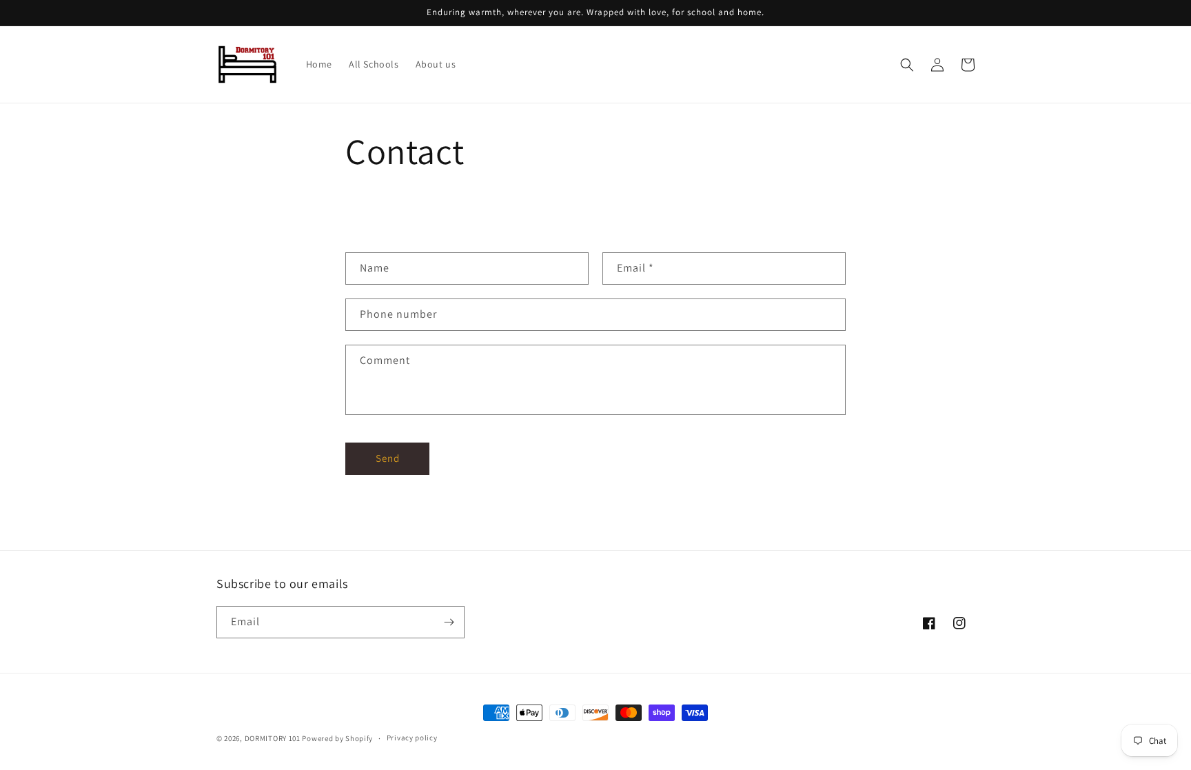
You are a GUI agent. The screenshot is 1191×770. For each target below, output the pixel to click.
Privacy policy (412, 737)
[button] (907, 65)
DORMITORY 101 (273, 738)
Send (388, 458)
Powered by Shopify (337, 738)
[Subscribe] (449, 622)
